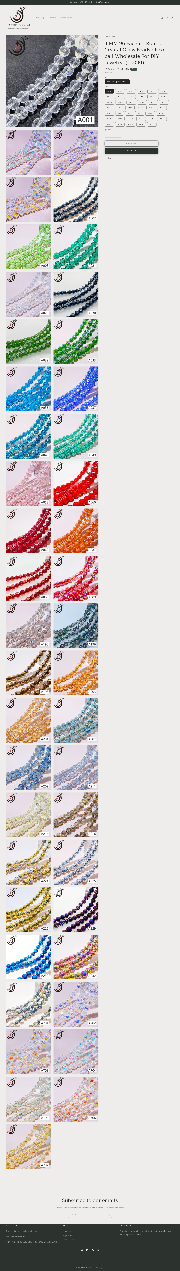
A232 (141, 119)
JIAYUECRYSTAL (86, 1268)
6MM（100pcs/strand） (117, 82)
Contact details (69, 1240)
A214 (130, 113)
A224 (150, 113)
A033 (120, 97)
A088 (153, 102)
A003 (131, 91)
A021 (142, 91)
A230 (130, 119)
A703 (109, 124)
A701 (151, 119)
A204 (151, 108)
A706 (141, 124)
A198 (130, 108)
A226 (109, 119)
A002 (120, 91)
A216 (140, 113)
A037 (141, 97)
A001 (109, 91)
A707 (152, 124)
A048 (152, 97)
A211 (119, 113)
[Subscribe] (109, 1215)
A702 (162, 119)
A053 (109, 102)
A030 (163, 91)
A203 (140, 108)
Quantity (108, 130)
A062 (131, 102)
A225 (161, 113)
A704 (120, 124)
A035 (131, 97)
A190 (109, 108)
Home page (67, 1231)
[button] (162, 18)
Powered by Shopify (97, 1268)
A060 (120, 102)
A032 (109, 97)
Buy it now (131, 151)
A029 (152, 91)
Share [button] (109, 158)
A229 (120, 119)
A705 (130, 124)
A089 (164, 102)
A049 (163, 97)
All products (67, 1236)
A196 (120, 108)
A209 (109, 113)
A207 (162, 108)
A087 (142, 102)
